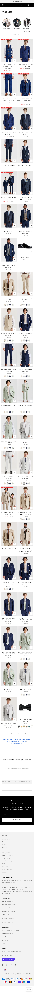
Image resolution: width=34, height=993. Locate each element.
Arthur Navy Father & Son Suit (8, 198)
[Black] (19, 726)
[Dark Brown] (27, 726)
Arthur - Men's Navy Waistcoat (25, 166)
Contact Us (5, 850)
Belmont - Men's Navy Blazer (25, 334)
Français (25, 970)
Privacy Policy (6, 853)
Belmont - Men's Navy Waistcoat (25, 370)
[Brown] (21, 726)
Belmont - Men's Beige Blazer (8, 298)
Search (4, 844)
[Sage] (13, 304)
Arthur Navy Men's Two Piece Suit (8, 230)
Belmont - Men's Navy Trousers (8, 370)
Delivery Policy (6, 858)
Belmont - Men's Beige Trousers (25, 298)
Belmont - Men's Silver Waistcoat (25, 477)
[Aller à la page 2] (25, 733)
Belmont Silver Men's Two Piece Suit (8, 724)
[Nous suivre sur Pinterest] (11, 965)
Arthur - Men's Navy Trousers (9, 166)
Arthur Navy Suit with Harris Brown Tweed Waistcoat (25, 231)
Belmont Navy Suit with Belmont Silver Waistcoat (9, 654)
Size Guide (5, 866)
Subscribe (17, 820)
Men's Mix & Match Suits (17, 743)
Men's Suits (6, 739)
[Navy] (10, 304)
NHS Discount (5, 872)
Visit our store (6, 839)
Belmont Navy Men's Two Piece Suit (25, 583)
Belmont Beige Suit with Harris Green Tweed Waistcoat (25, 550)
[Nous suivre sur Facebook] (2, 965)
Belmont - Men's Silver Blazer (25, 441)
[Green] (29, 726)
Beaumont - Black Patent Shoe (25, 257)
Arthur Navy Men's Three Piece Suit (25, 198)
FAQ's (3, 864)
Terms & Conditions (7, 855)
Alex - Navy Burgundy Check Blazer (25, 65)
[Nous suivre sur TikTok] (15, 965)
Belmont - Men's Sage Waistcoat (8, 442)
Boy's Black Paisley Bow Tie (25, 720)
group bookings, (12, 880)
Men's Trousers (22, 741)
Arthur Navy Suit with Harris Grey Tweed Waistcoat (8, 265)
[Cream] (24, 726)
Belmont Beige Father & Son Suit (8, 513)
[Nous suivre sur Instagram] (7, 965)
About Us (4, 847)
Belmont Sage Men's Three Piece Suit (25, 653)
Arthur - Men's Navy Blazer (25, 133)
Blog (3, 842)
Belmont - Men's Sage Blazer (8, 406)
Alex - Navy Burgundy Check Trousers (8, 99)
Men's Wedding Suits (15, 739)
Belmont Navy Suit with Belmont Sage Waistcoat (25, 619)
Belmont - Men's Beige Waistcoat (8, 334)
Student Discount (7, 869)
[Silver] (7, 304)
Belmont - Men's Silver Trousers (9, 477)
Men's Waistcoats (12, 741)
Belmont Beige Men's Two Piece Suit (9, 549)
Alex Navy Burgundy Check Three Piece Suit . (25, 100)
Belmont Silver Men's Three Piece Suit (25, 688)
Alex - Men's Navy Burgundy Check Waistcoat (9, 66)
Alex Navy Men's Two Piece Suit (8, 133)
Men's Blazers (26, 739)
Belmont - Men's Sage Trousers (25, 406)
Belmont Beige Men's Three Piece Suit (25, 513)
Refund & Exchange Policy (9, 861)
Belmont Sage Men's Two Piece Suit (9, 688)
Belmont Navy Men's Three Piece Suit (9, 583)
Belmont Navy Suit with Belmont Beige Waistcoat (8, 619)
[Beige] (5, 304)
